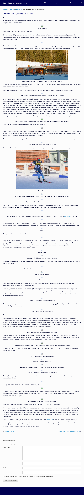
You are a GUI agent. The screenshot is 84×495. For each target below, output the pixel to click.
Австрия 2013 (19, 9)
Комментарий (6, 447)
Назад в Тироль (9, 432)
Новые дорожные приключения (69, 432)
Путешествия (60, 3)
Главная (5, 9)
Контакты (73, 3)
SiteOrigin (44, 491)
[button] (81, 3)
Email (4, 467)
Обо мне (47, 3)
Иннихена (50, 420)
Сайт (4, 472)
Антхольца (67, 216)
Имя (4, 463)
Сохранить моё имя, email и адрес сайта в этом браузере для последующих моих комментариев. (29, 476)
